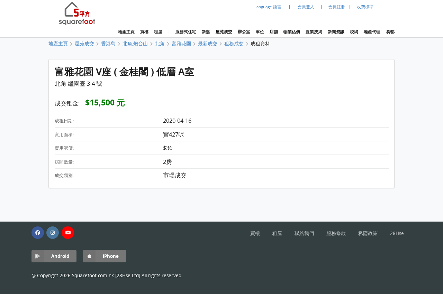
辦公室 (244, 32)
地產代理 (372, 32)
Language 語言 (267, 6)
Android (60, 256)
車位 (260, 32)
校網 (354, 32)
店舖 (274, 32)
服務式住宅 (185, 32)
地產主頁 (126, 32)
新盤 (206, 32)
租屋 (158, 32)
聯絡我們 (304, 233)
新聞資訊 (336, 32)
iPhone (111, 256)
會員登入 (306, 6)
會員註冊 (336, 6)
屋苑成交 (224, 32)
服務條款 (336, 233)
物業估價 (291, 32)
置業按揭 (314, 32)
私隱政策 (368, 233)
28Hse (397, 233)
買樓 (144, 32)
